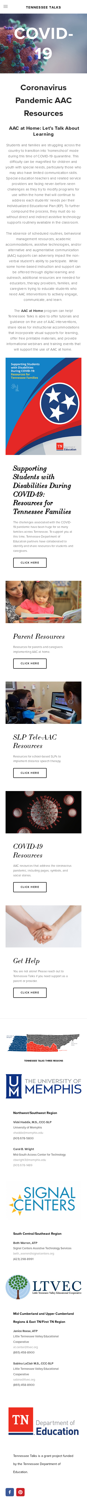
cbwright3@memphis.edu (29, 1160)
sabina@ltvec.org (24, 1379)
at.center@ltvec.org (25, 1347)
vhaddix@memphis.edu (28, 1133)
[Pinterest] (20, 1492)
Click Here (30, 563)
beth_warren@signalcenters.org (33, 1254)
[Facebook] (10, 1492)
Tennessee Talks (43, 7)
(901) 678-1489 (22, 1165)
